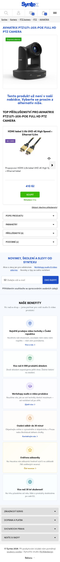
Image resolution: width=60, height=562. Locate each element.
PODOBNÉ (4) (12, 241)
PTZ (35, 19)
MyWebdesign (46, 551)
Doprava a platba (13, 520)
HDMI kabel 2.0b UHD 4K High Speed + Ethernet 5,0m (30, 133)
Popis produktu (14, 215)
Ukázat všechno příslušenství (44, 207)
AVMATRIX (44, 19)
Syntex (4, 19)
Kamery (13, 19)
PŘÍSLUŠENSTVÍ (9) (14, 233)
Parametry (11, 224)
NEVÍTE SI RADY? (12, 537)
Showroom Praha (14, 528)
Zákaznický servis (13, 511)
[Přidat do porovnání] (49, 158)
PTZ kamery (25, 19)
